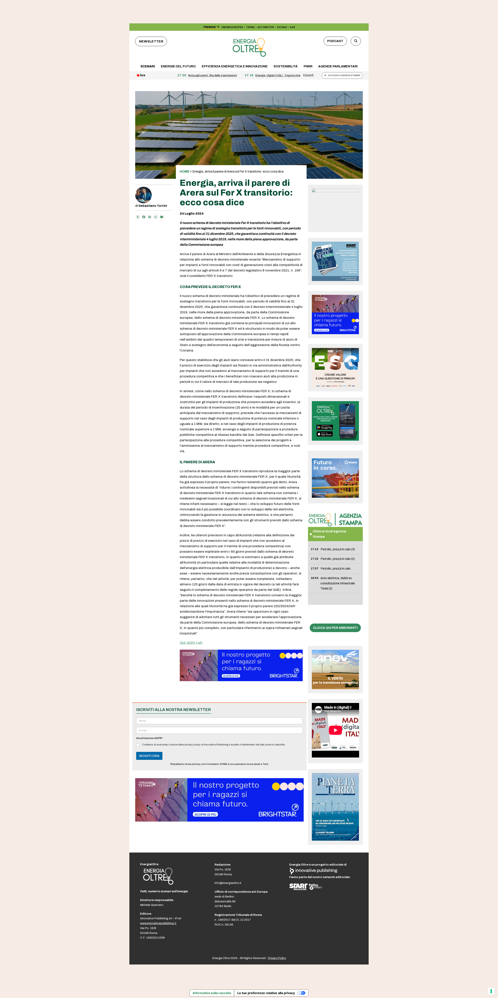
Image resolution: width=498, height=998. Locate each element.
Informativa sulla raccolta (212, 993)
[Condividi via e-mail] (161, 216)
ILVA (292, 27)
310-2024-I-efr (191, 643)
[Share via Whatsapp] (155, 216)
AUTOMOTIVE (266, 27)
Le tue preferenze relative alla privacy (266, 993)
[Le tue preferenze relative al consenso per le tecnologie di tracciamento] (491, 991)
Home (184, 171)
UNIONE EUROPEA (232, 27)
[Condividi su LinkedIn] (149, 216)
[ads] (241, 680)
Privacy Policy (277, 958)
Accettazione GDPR (150, 738)
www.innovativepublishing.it (158, 923)
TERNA (250, 27)
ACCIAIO (282, 27)
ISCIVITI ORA (149, 756)
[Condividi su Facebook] (143, 216)
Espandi (308, 75)
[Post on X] (137, 216)
